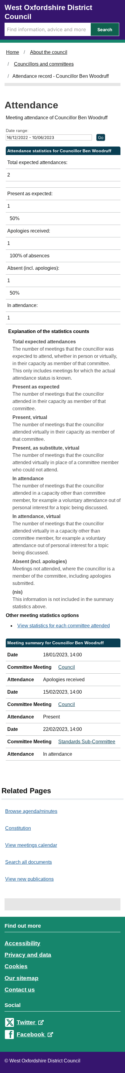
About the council (48, 52)
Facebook (31, 1034)
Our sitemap (22, 978)
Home (12, 52)
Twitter (27, 1022)
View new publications (29, 879)
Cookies (16, 966)
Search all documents (28, 862)
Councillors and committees (44, 64)
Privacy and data (28, 955)
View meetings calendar (31, 845)
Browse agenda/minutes (31, 811)
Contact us (20, 989)
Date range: (17, 130)
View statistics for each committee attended (63, 625)
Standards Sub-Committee (86, 741)
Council (66, 667)
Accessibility (22, 943)
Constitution (18, 828)
